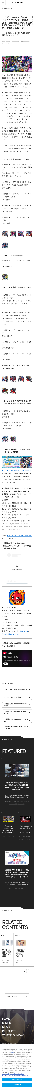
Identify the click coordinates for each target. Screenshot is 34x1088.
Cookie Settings (17, 1079)
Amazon (16, 634)
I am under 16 (17, 1084)
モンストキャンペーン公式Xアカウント (16, 470)
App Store (24, 631)
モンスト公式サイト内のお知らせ (19, 535)
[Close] (32, 1046)
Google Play (7, 634)
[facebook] (32, 24)
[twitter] (32, 22)
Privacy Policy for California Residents (13, 1074)
